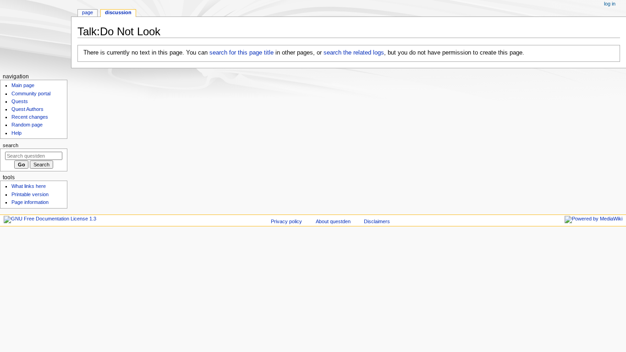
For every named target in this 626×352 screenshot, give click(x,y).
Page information (30, 202)
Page (87, 12)
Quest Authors (27, 109)
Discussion (118, 12)
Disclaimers (377, 221)
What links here (28, 186)
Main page (22, 85)
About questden (333, 221)
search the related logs (354, 53)
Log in (609, 3)
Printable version (30, 194)
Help (16, 133)
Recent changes (29, 117)
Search (10, 145)
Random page (27, 124)
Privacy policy (286, 221)
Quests (19, 101)
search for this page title (241, 53)
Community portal (30, 93)
